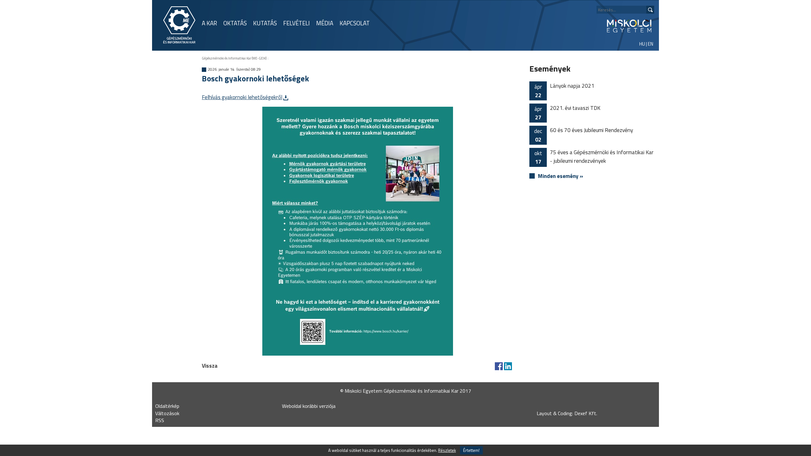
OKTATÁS (235, 23)
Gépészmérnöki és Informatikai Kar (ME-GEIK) (234, 58)
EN (650, 44)
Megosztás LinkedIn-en (508, 366)
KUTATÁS (265, 23)
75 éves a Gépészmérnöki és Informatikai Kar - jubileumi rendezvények (594, 157)
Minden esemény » (560, 176)
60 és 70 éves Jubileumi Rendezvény (583, 135)
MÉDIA (324, 23)
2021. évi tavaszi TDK (567, 113)
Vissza (210, 365)
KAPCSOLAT (355, 23)
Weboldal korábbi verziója (308, 406)
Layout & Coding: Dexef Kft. (567, 413)
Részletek (447, 450)
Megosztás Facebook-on (499, 366)
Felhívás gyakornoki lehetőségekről (242, 97)
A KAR (209, 23)
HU (642, 44)
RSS (159, 420)
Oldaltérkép (167, 406)
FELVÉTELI (296, 23)
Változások (167, 413)
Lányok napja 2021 (564, 90)
